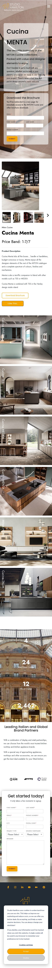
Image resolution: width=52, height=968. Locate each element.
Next (47, 215)
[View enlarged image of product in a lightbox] (7, 217)
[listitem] (7, 217)
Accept (26, 951)
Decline (26, 958)
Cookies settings (26, 945)
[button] (48, 6)
